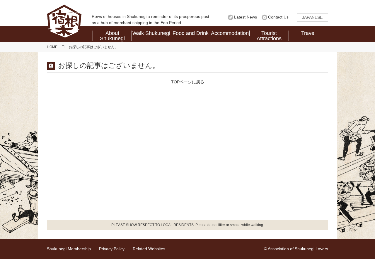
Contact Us (278, 17)
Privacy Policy (112, 248)
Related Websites (149, 248)
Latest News (245, 17)
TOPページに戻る (187, 82)
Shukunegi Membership (69, 248)
